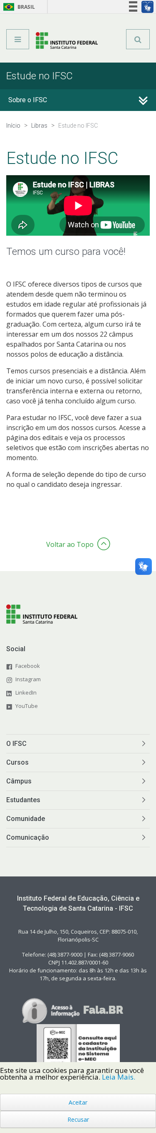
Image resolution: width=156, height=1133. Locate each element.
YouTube (26, 706)
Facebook (27, 666)
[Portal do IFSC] (67, 42)
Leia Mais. (118, 1077)
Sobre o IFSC (27, 100)
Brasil (17, 6)
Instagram (28, 679)
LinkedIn (26, 692)
